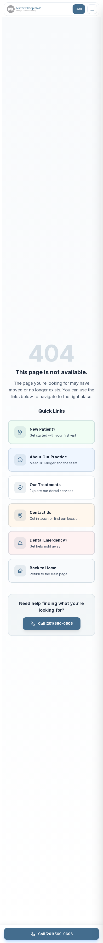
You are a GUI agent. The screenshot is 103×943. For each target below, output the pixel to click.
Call (78, 9)
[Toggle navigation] (92, 9)
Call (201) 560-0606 (55, 623)
